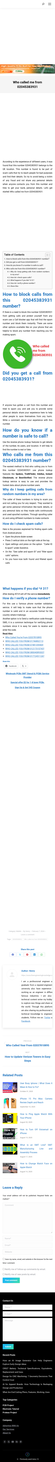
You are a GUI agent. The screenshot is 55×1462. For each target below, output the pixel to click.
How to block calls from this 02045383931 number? (27, 259)
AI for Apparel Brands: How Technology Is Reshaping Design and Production (27, 1386)
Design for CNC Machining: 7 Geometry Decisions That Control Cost (27, 1378)
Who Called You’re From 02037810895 (23, 637)
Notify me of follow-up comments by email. (25, 1269)
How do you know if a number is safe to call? (24, 265)
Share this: (14, 286)
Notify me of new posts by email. (20, 1274)
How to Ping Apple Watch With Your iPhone (36, 1116)
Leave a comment (27, 935)
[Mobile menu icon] (49, 4)
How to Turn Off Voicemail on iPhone (36, 1131)
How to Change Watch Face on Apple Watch (36, 1165)
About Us (7, 1433)
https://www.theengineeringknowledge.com (37, 975)
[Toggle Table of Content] (46, 255)
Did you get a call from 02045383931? (22, 262)
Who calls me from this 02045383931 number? (25, 269)
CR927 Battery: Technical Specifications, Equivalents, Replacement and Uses (27, 1370)
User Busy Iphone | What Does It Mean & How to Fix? (36, 1085)
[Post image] (10, 1087)
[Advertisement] (27, 36)
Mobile (18, 931)
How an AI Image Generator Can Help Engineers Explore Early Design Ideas (27, 1362)
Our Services (8, 1429)
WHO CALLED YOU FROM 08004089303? (24, 652)
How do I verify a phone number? (22, 283)
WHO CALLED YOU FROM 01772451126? (24, 656)
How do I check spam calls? (21, 277)
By (26, 931)
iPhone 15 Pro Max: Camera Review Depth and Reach (36, 1100)
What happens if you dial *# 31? (22, 280)
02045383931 (17, 939)
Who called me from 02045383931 (35, 939)
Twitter (47, 1017)
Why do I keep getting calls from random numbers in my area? (30, 273)
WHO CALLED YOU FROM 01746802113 (24, 641)
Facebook (25, 1021)
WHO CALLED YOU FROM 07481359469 (24, 645)
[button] (27, 439)
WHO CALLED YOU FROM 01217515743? (24, 648)
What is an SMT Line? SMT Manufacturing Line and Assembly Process (36, 1149)
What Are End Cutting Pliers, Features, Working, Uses (26, 1392)
